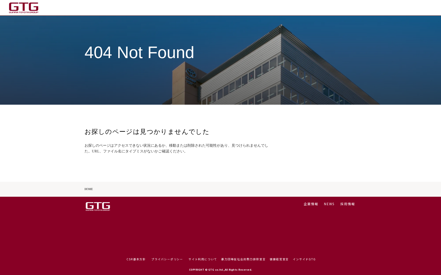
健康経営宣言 (279, 259)
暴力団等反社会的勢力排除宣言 (243, 259)
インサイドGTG (304, 259)
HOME (89, 189)
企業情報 (384, 7)
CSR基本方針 (136, 259)
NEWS (402, 7)
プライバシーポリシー (167, 259)
